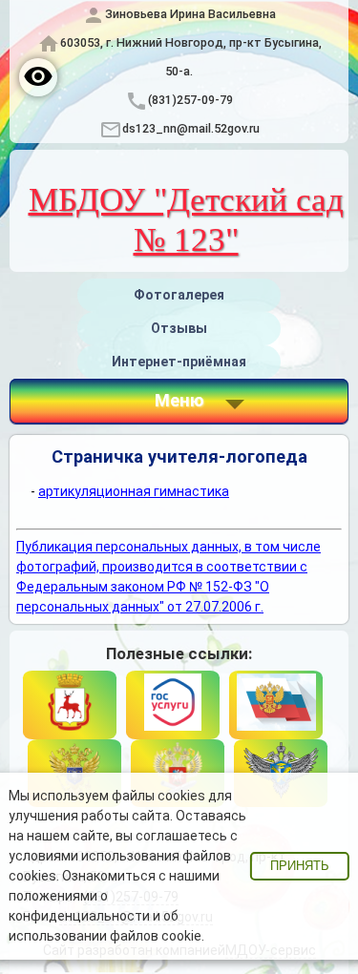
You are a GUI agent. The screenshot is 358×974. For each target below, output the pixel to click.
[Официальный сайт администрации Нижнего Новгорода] (69, 705)
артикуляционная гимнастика (133, 491)
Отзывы (179, 328)
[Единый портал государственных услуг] (173, 705)
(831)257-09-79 (190, 100)
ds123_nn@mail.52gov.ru (191, 128)
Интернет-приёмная (179, 361)
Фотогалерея (179, 294)
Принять (299, 866)
